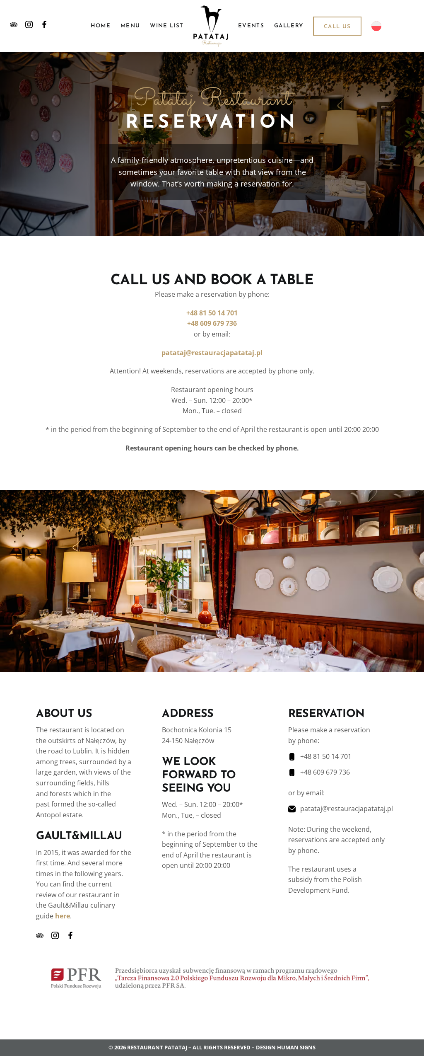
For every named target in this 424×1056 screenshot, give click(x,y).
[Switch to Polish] (376, 26)
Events (251, 26)
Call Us (337, 26)
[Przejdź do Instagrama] (29, 26)
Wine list (166, 26)
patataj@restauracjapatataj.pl (212, 352)
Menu (130, 26)
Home (101, 26)
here (62, 915)
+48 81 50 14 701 (212, 312)
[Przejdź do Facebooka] (44, 26)
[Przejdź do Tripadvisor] (13, 26)
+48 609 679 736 (212, 323)
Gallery (288, 26)
